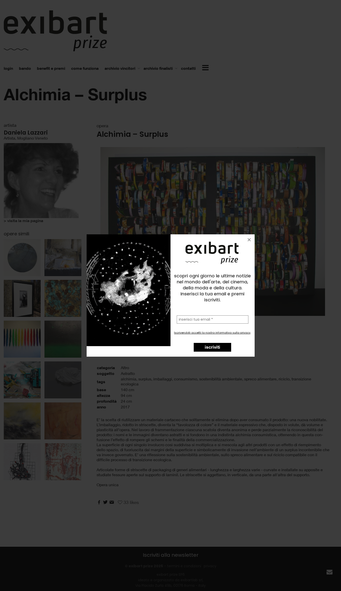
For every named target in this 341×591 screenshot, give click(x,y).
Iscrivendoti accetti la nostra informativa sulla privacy (212, 333)
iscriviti (212, 347)
